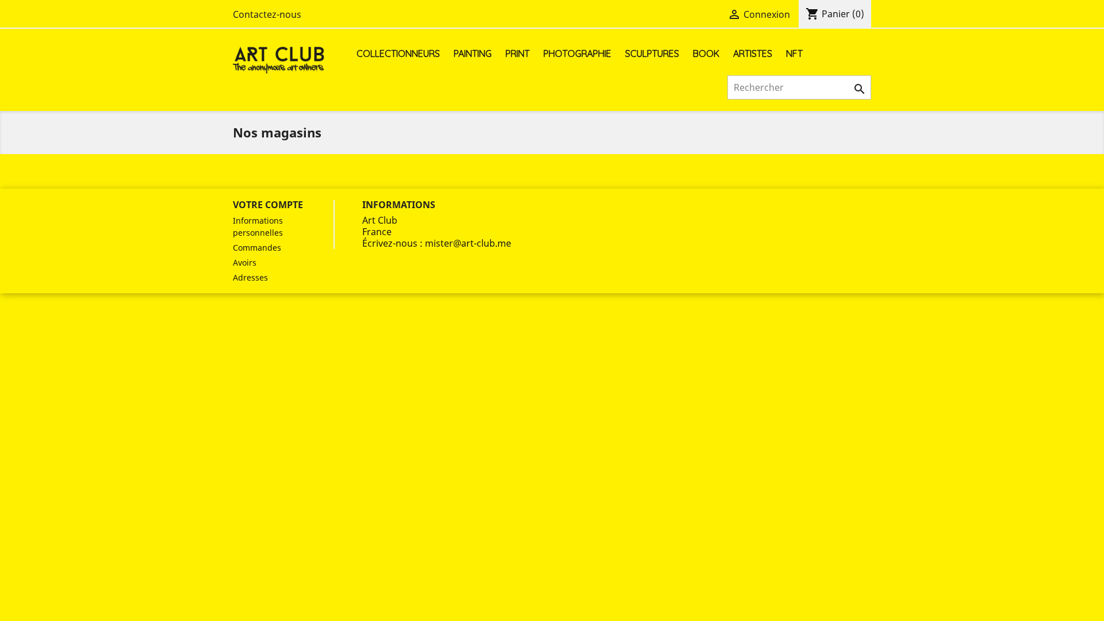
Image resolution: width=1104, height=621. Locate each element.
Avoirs (244, 262)
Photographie (577, 53)
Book (706, 53)
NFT (794, 53)
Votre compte (268, 204)
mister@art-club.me (468, 243)
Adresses (250, 277)
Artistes (752, 53)
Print (517, 53)
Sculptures (652, 53)
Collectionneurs (398, 53)
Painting (473, 53)
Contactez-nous (267, 14)
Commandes (257, 247)
